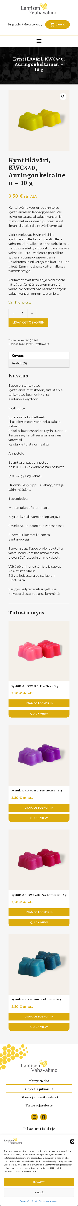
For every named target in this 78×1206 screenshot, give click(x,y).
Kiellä (39, 1192)
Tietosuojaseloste (48, 1201)
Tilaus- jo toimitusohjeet (39, 1097)
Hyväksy (39, 1182)
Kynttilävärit (26, 344)
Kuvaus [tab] (18, 355)
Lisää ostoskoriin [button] (39, 703)
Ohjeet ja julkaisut (39, 1089)
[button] (72, 1141)
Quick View (39, 713)
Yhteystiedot (39, 1081)
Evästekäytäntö (28, 1201)
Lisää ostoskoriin (28, 322)
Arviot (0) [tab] (19, 363)
